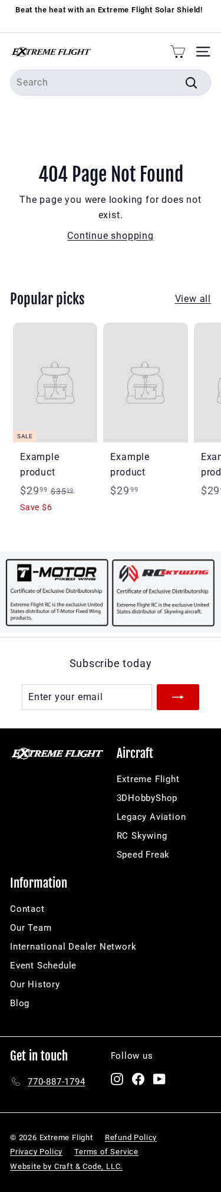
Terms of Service (106, 1151)
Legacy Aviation (151, 817)
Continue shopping (110, 235)
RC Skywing (142, 835)
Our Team (30, 927)
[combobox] (110, 83)
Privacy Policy (36, 1151)
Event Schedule (43, 965)
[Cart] (178, 51)
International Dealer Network (73, 946)
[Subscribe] (178, 697)
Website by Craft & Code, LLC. (66, 1166)
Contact (27, 909)
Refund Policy (131, 1137)
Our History (35, 984)
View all (193, 298)
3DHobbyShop (147, 798)
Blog (19, 1003)
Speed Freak (143, 854)
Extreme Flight (148, 779)
